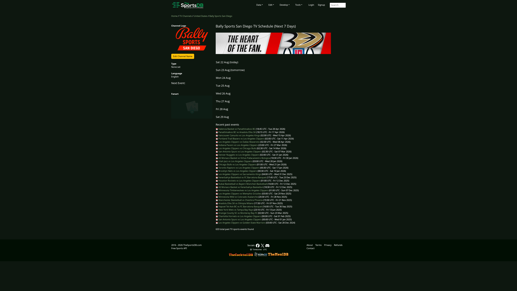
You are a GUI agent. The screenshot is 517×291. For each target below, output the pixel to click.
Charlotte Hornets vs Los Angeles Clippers (239, 216)
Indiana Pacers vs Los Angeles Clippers (238, 145)
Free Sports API (179, 248)
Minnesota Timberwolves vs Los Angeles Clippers (243, 190)
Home (174, 16)
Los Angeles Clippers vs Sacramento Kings (239, 174)
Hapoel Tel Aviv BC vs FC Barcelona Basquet (240, 206)
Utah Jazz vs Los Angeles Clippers (235, 161)
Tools (298, 4)
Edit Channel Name (182, 56)
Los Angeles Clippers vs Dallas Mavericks (239, 141)
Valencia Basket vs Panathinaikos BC (236, 128)
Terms (318, 245)
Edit (270, 4)
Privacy (327, 245)
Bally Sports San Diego (220, 16)
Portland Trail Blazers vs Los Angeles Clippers (241, 138)
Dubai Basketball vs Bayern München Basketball (242, 183)
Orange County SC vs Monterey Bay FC (237, 213)
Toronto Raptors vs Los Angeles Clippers (238, 167)
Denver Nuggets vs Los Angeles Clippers (238, 154)
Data (258, 4)
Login (311, 4)
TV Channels (185, 16)
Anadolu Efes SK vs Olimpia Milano (236, 203)
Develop (284, 4)
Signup (321, 4)
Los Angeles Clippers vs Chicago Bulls (237, 148)
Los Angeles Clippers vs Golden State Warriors (241, 222)
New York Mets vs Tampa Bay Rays (235, 209)
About (310, 245)
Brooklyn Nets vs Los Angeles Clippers (237, 170)
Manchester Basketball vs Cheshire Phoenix (240, 200)
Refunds (338, 245)
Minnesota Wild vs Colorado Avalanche (238, 196)
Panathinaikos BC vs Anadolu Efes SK (237, 132)
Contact (311, 248)
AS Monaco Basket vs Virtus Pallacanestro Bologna (244, 158)
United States (200, 16)
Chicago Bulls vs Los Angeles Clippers (237, 164)
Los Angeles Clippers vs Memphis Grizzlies (239, 193)
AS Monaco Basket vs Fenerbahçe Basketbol (240, 187)
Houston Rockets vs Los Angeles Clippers (239, 180)
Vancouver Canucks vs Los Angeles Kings (239, 135)
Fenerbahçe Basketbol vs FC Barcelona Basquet (242, 177)
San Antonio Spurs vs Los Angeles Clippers (239, 151)
